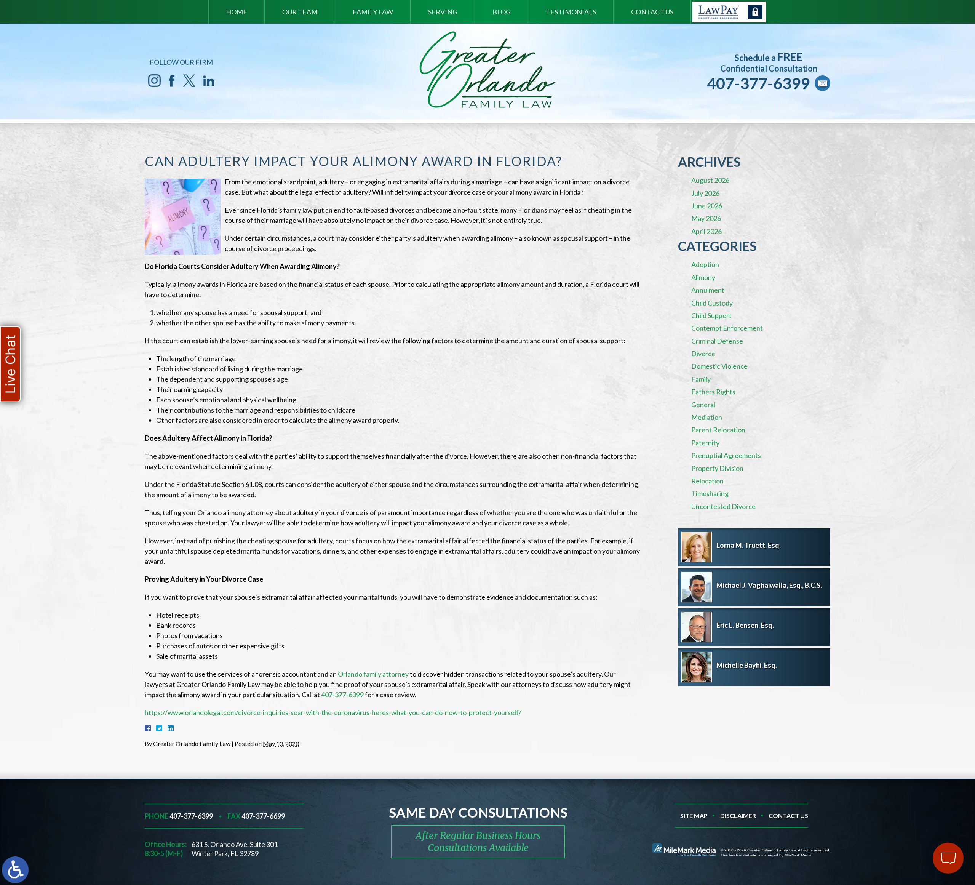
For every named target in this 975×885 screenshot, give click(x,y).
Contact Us (652, 12)
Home (236, 12)
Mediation (706, 417)
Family (701, 379)
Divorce (703, 353)
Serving (442, 12)
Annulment (707, 290)
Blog (501, 12)
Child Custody (712, 303)
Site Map (694, 815)
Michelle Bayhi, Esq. (746, 665)
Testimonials (571, 12)
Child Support (711, 315)
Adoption (705, 264)
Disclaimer (738, 815)
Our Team (300, 12)
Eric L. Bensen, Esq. (745, 625)
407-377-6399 (758, 83)
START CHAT (912, 807)
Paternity (705, 442)
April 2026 (706, 231)
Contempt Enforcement (727, 328)
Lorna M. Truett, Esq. (748, 545)
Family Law (373, 12)
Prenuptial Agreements (726, 455)
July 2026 (705, 193)
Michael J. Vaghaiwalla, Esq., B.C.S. (769, 585)
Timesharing (710, 493)
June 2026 (706, 206)
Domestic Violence (719, 366)
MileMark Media (798, 855)
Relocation (707, 481)
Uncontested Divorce (723, 506)
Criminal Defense (717, 341)
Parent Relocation (718, 430)
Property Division (717, 468)
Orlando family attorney (373, 674)
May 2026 (706, 218)
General (703, 404)
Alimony (703, 277)
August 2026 (710, 180)
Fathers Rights (713, 391)
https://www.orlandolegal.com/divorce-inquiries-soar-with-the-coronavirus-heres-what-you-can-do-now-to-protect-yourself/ (333, 712)
